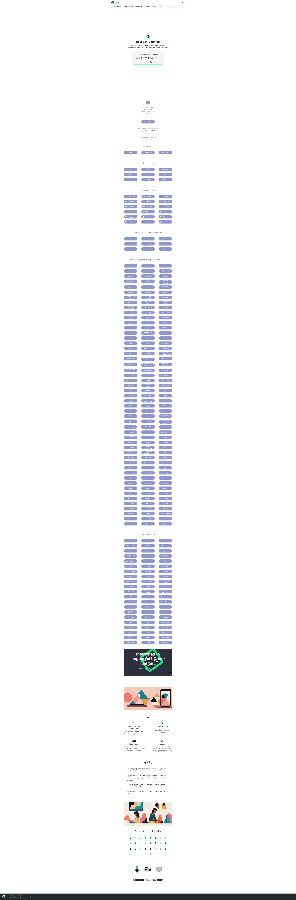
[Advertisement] (148, 83)
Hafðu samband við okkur (34, 897)
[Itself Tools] (148, 874)
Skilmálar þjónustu (141, 59)
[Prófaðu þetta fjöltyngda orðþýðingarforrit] (148, 662)
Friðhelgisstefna (152, 59)
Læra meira (155, 54)
